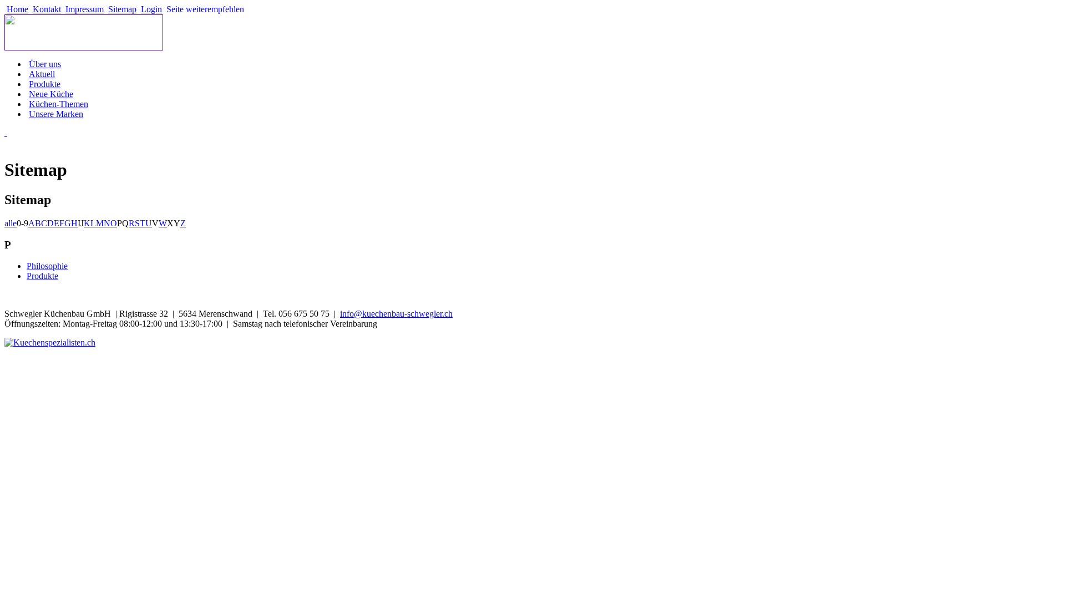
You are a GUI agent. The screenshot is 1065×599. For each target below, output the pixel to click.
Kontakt (47, 9)
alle (10, 223)
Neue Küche (51, 94)
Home (17, 9)
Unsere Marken (56, 114)
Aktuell (42, 74)
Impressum (84, 9)
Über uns (45, 64)
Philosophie (47, 266)
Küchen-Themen (58, 104)
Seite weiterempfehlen (205, 9)
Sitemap (122, 9)
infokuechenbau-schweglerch (396, 313)
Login (151, 9)
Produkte (44, 84)
